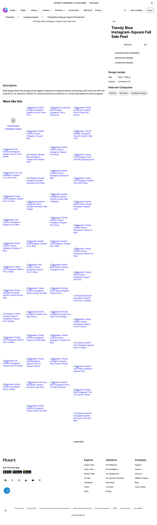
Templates (88, 482)
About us (138, 474)
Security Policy (125, 508)
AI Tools (87, 478)
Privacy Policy (31, 508)
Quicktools (110, 482)
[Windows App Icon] (27, 472)
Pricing (108, 491)
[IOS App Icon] (7, 472)
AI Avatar (109, 487)
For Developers (112, 469)
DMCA (115, 508)
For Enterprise (111, 465)
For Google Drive (112, 474)
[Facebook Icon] (5, 480)
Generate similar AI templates (127, 53)
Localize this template (124, 63)
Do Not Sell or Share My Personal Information (54, 508)
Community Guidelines (102, 508)
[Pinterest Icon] (39, 480)
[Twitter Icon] (12, 480)
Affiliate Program (141, 478)
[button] (14, 10)
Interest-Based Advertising (82, 508)
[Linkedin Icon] (26, 480)
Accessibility (138, 508)
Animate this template (124, 58)
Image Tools (89, 465)
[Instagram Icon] (19, 480)
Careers (138, 469)
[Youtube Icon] (32, 480)
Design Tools (89, 474)
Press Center (140, 487)
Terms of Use (19, 508)
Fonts (86, 491)
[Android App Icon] (17, 472)
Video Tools (89, 469)
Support (138, 465)
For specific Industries (115, 478)
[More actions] (43, 112)
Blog (136, 482)
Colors (86, 487)
